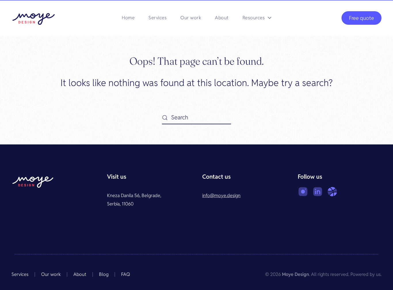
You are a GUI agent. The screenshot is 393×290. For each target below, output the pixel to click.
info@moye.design (221, 195)
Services (157, 18)
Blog (103, 274)
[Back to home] (34, 18)
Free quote (361, 18)
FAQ (125, 274)
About (222, 18)
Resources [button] (254, 18)
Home (128, 18)
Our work (190, 18)
